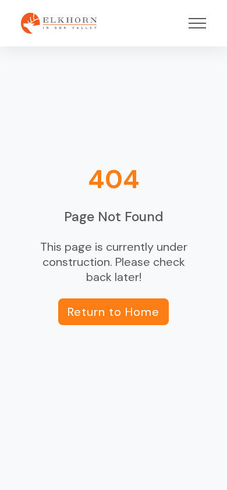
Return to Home (113, 311)
